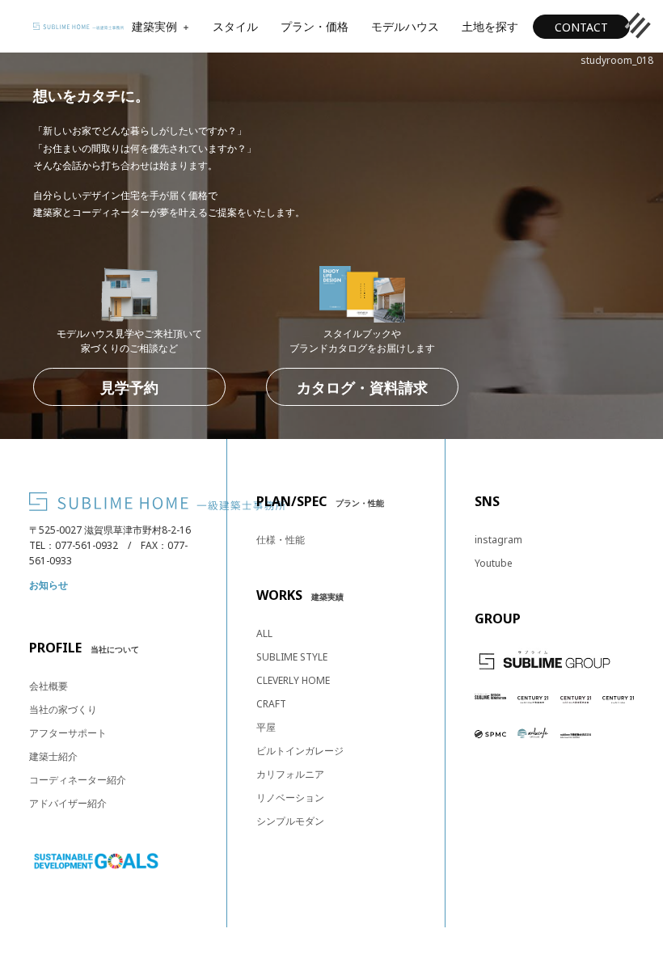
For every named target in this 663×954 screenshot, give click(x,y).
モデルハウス (405, 26)
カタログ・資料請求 (362, 387)
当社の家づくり (63, 709)
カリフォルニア (290, 774)
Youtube (494, 563)
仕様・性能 (280, 540)
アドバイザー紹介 (68, 803)
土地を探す (490, 26)
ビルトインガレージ (300, 751)
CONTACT (581, 27)
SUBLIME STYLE (291, 657)
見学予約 (129, 387)
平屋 (266, 727)
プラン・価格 (314, 26)
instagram (498, 540)
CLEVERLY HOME (293, 680)
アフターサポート (68, 733)
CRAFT (271, 704)
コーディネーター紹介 (77, 780)
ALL (264, 633)
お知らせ (48, 585)
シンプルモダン (290, 821)
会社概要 (48, 686)
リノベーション (290, 797)
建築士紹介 (53, 756)
